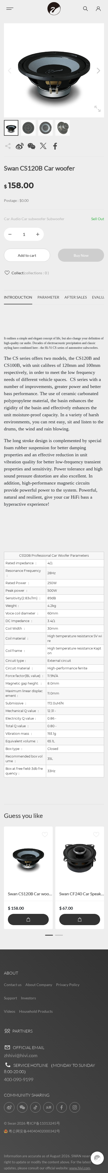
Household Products (36, 1011)
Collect (30, 273)
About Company (38, 984)
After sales (75, 297)
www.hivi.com (79, 1168)
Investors (28, 998)
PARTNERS (22, 1031)
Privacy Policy (67, 984)
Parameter (48, 297)
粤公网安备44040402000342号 (34, 1131)
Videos (9, 1011)
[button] (98, 70)
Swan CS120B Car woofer (31, 893)
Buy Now (81, 255)
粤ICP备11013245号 (43, 1123)
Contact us (12, 984)
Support (10, 998)
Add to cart (27, 255)
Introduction (18, 297)
